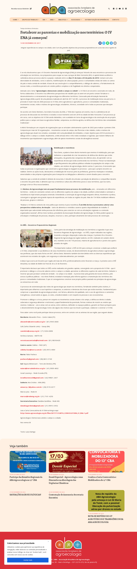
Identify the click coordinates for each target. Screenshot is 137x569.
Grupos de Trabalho (30, 20)
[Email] (115, 43)
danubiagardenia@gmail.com (32, 406)
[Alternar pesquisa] (109, 9)
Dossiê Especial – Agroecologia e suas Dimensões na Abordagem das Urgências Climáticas (66, 480)
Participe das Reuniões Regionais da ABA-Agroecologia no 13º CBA (26, 479)
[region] (27, 552)
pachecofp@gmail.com (29, 359)
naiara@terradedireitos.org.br (32, 368)
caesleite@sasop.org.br (29, 331)
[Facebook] (113, 8)
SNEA (52, 20)
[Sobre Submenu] (18, 19)
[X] (103, 43)
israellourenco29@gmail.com (31, 378)
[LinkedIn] (125, 8)
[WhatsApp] (107, 43)
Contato (115, 20)
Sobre (15, 20)
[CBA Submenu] (46, 19)
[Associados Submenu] (81, 19)
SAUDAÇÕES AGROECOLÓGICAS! (25, 494)
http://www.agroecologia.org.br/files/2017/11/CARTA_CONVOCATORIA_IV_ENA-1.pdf (54, 413)
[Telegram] (111, 43)
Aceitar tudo (28, 560)
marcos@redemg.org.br (30, 396)
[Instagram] (116, 8)
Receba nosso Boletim (20, 9)
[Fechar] (49, 541)
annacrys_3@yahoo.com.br (31, 387)
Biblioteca (62, 20)
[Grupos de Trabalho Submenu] (38, 19)
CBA (43, 20)
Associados (75, 20)
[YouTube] (119, 8)
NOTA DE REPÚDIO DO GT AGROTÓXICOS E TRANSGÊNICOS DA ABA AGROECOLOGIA (105, 519)
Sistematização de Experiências (97, 20)
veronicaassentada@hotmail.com (33, 340)
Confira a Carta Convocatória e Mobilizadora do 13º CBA (102, 479)
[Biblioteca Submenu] (67, 19)
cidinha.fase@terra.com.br (31, 350)
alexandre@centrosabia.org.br (32, 322)
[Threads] (122, 8)
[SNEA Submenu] (54, 19)
